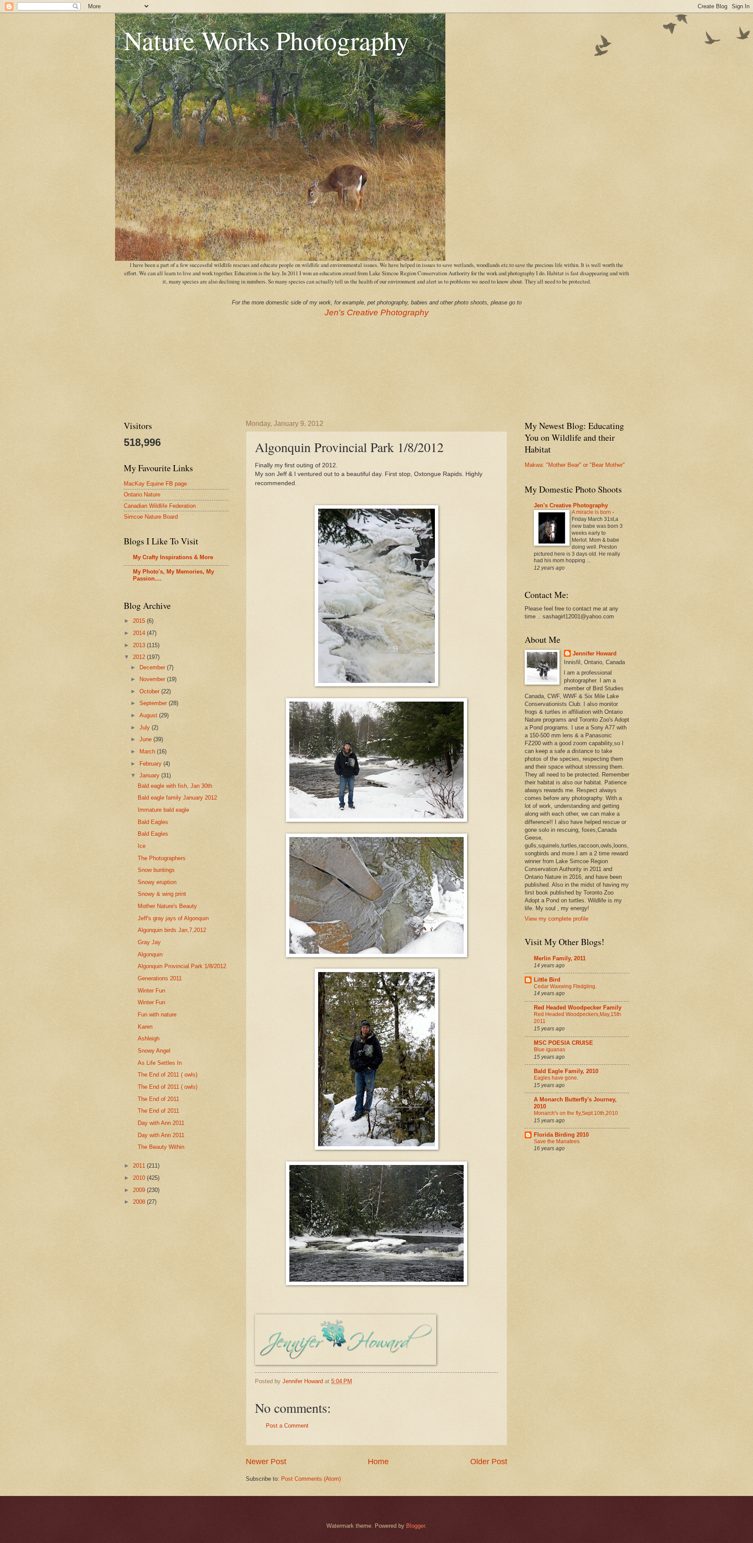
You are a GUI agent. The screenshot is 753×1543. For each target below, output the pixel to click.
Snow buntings (156, 870)
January (150, 775)
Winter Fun (151, 990)
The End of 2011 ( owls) (167, 1074)
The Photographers (162, 858)
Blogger (415, 1526)
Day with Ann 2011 (161, 1123)
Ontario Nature (142, 494)
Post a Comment (287, 1425)
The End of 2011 (158, 1099)
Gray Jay (149, 942)
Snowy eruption (157, 882)
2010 (140, 1178)
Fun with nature (157, 1014)
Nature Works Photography (266, 40)
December (153, 667)
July (145, 727)
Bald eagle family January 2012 (177, 797)
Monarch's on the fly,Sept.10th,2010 (576, 1113)
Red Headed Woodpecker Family (577, 1007)
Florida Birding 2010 (561, 1134)
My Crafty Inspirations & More (173, 557)
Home (378, 1461)
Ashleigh (148, 1038)
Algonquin (150, 954)
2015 (140, 621)
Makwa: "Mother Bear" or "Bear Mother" (575, 465)
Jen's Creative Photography (377, 312)
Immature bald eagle (163, 810)
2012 (140, 657)
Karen (145, 1026)
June (146, 739)
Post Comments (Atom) (311, 1478)
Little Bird (547, 979)
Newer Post (266, 1461)
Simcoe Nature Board (151, 516)
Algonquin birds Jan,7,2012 (172, 930)
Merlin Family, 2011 (560, 958)
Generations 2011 (160, 978)
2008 (140, 1202)
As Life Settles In (160, 1063)
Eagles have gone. (556, 1078)
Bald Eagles (153, 822)
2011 (140, 1165)
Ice (142, 846)
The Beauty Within (161, 1147)
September (154, 703)
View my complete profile (556, 918)
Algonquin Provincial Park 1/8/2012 (182, 966)
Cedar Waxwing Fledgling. (565, 986)
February (151, 763)
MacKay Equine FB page (155, 483)
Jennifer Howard (595, 653)
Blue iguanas (549, 1050)
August (149, 715)
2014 (140, 633)
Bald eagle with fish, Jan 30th (175, 786)
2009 (140, 1190)
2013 (140, 645)
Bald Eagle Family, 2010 (566, 1071)
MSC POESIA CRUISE (563, 1043)
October (150, 691)
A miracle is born (592, 512)
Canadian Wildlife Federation (160, 506)
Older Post (488, 1461)
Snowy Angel (154, 1050)
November (153, 679)
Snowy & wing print (162, 894)
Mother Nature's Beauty (167, 906)
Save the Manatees (557, 1141)
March (148, 751)
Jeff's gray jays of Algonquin (173, 918)
